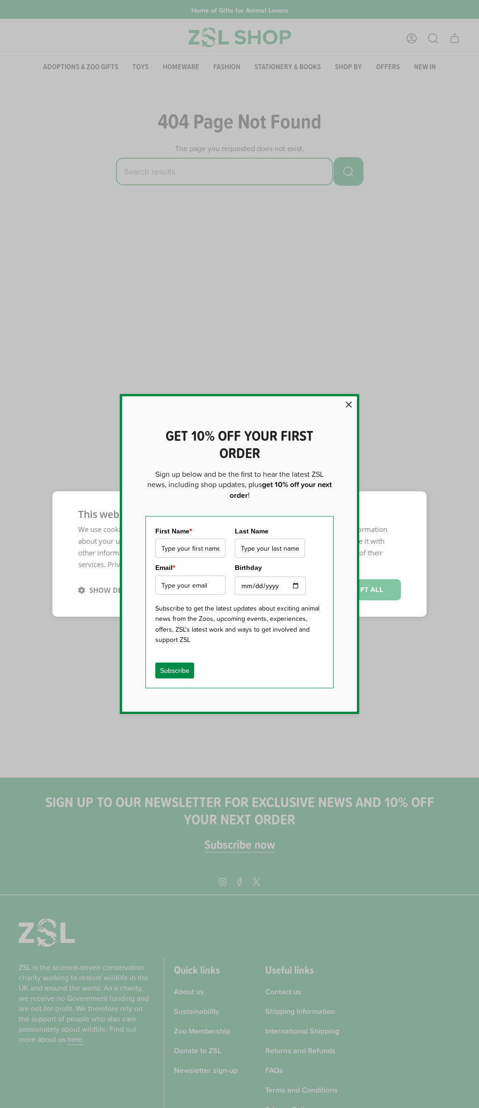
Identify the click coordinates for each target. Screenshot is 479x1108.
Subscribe (174, 670)
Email (165, 567)
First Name (173, 531)
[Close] (349, 404)
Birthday (248, 567)
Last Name (252, 531)
